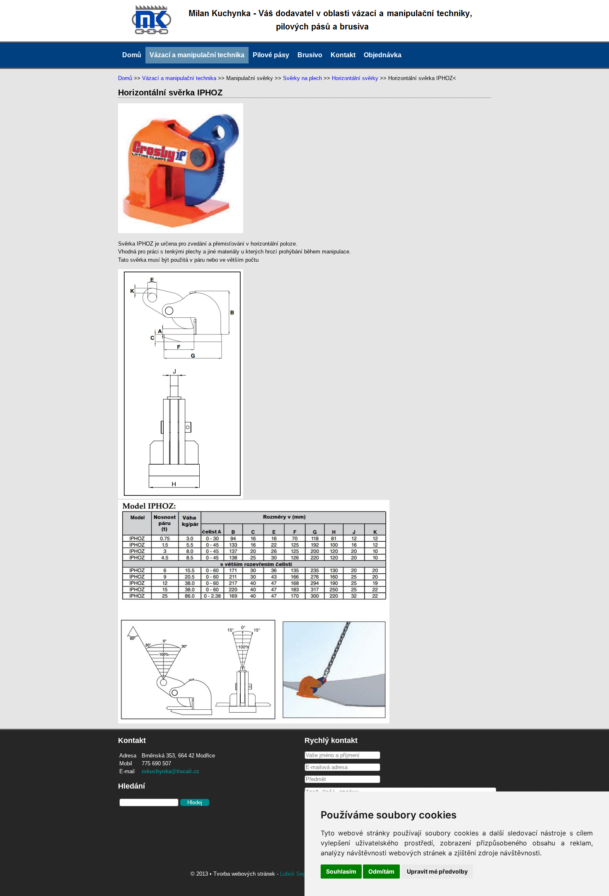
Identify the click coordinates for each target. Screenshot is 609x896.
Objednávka (382, 54)
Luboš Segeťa (297, 874)
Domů (131, 54)
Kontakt (343, 54)
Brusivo (309, 54)
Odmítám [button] (381, 871)
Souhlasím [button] (341, 871)
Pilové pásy (271, 54)
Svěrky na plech (302, 78)
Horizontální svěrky (355, 78)
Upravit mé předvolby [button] (437, 871)
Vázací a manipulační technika (197, 54)
